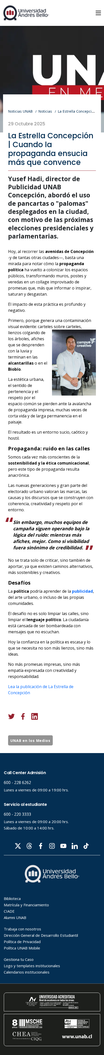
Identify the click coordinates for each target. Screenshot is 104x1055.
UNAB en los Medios (30, 740)
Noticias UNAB (20, 111)
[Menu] (98, 13)
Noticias (45, 111)
